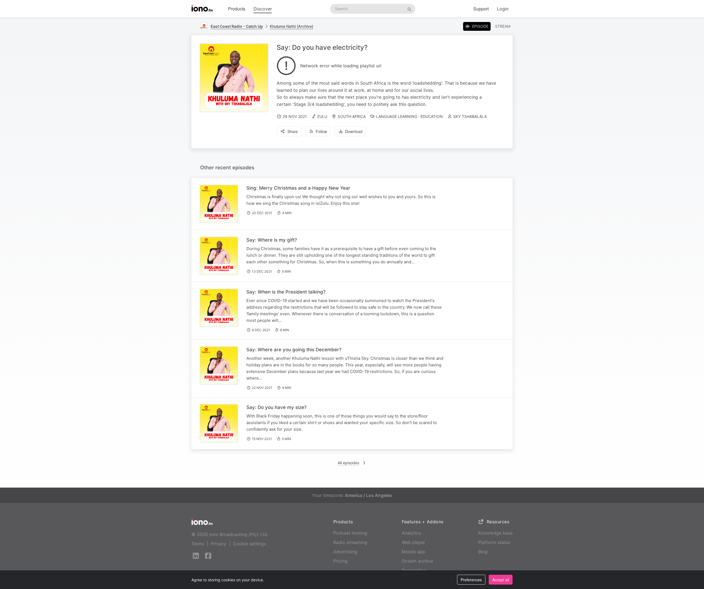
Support (481, 8)
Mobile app (413, 551)
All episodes (348, 462)
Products (236, 8)
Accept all (500, 579)
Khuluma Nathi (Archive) (291, 26)
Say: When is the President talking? (286, 292)
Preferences (471, 579)
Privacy (218, 543)
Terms (197, 543)
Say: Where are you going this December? (294, 349)
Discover (263, 9)
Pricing (340, 561)
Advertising (345, 551)
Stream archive (417, 561)
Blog (483, 551)
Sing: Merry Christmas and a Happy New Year (298, 188)
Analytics (411, 533)
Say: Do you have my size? (276, 407)
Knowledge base (495, 533)
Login (502, 9)
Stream (502, 26)
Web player (413, 542)
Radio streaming (350, 542)
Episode (480, 26)
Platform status (494, 542)
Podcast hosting (350, 533)
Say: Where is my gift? (271, 240)
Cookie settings (249, 543)
